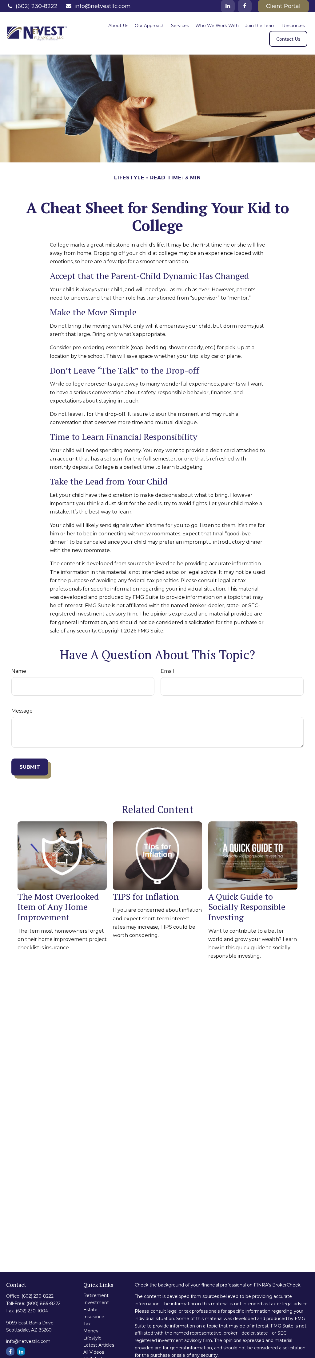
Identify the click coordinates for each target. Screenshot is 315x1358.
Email (167, 671)
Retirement (96, 1295)
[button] (118, 25)
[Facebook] (245, 6)
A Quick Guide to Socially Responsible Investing (246, 907)
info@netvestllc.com (102, 6)
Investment (96, 1302)
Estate (90, 1309)
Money (90, 1331)
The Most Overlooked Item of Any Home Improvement (58, 907)
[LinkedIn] (228, 6)
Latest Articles (98, 1345)
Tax (86, 1324)
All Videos (93, 1352)
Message (22, 711)
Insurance (93, 1316)
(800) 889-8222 (43, 1303)
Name (18, 671)
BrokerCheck (286, 1285)
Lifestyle (92, 1338)
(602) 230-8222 (36, 6)
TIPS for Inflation (146, 896)
